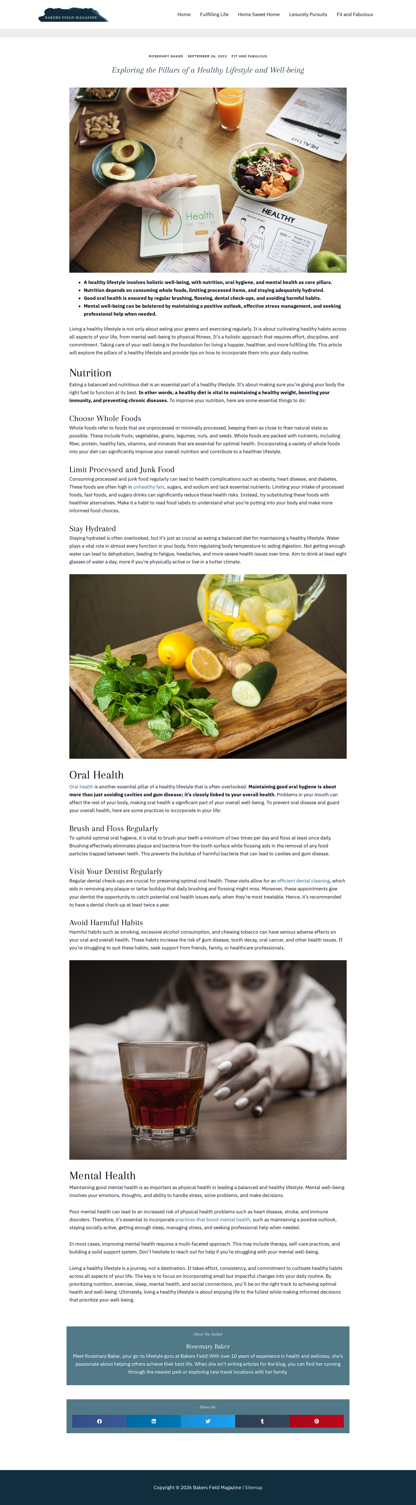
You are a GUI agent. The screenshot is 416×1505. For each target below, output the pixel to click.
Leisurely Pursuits (308, 14)
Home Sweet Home (259, 14)
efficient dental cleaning (303, 881)
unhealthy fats (148, 487)
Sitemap (254, 1487)
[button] (99, 1421)
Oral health (81, 787)
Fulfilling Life (214, 14)
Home (183, 14)
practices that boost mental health (212, 1219)
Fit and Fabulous (355, 14)
